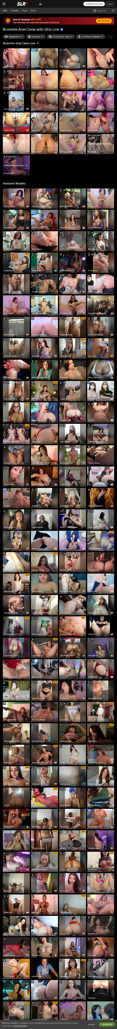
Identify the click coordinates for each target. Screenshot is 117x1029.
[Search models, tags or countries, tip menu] (113, 11)
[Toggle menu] (4, 4)
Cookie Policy (20, 1026)
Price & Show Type (61, 37)
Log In (110, 4)
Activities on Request (91, 37)
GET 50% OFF (104, 21)
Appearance (14, 37)
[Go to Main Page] (22, 4)
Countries (36, 37)
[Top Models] (40, 4)
